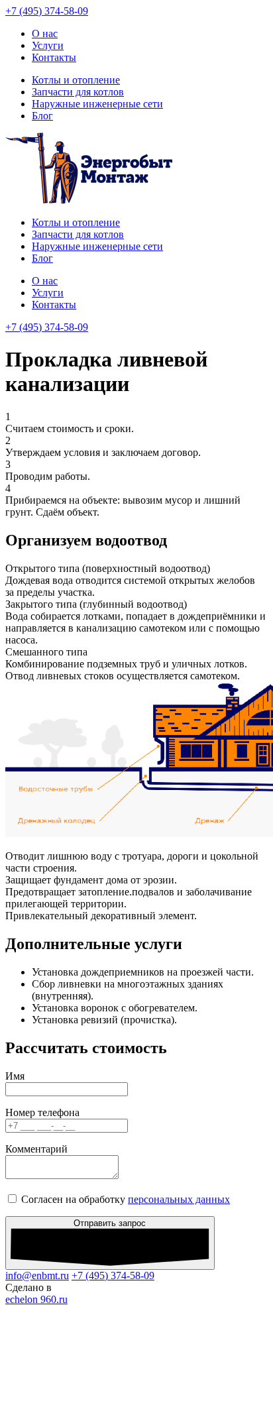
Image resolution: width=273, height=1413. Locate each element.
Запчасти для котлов (78, 91)
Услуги (48, 45)
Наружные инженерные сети (97, 103)
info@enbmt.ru (37, 1275)
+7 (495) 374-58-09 (46, 11)
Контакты (54, 57)
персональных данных (179, 1199)
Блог (42, 115)
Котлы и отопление (76, 79)
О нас (45, 33)
